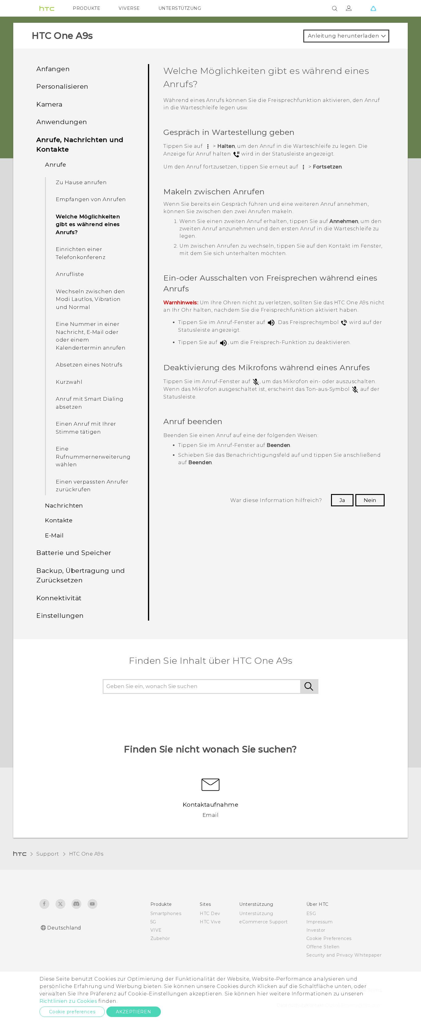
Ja (342, 500)
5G (153, 922)
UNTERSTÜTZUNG (179, 8)
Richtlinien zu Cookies (68, 1001)
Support (47, 854)
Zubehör (160, 938)
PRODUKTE (86, 8)
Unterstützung (256, 913)
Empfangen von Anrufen (91, 199)
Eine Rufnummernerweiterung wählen (93, 457)
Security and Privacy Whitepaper (344, 955)
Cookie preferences (72, 1012)
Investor (315, 930)
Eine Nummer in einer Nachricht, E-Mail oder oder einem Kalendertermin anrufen (90, 336)
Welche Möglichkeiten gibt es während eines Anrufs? (88, 224)
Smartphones (166, 913)
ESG (311, 913)
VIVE (156, 930)
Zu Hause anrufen (81, 182)
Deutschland (64, 928)
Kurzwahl (69, 382)
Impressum (319, 922)
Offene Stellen (323, 947)
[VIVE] (373, 8)
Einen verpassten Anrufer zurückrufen (92, 486)
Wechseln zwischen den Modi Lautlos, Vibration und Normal (90, 299)
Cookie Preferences (329, 938)
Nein (370, 500)
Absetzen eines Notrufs (89, 365)
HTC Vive (210, 922)
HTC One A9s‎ (86, 854)
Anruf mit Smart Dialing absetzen (90, 403)
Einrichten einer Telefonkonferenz (80, 253)
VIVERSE (129, 8)
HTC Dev (210, 913)
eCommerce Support (263, 922)
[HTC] (46, 8)
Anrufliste (70, 274)
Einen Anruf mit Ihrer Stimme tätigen (86, 428)
